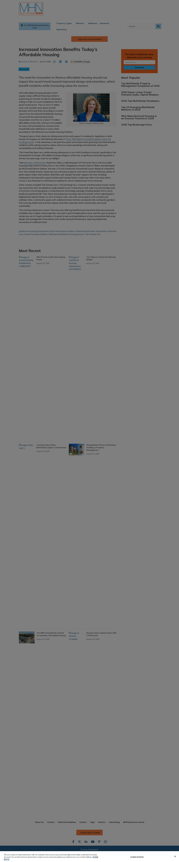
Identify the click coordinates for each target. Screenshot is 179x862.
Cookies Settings (137, 857)
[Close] (175, 856)
